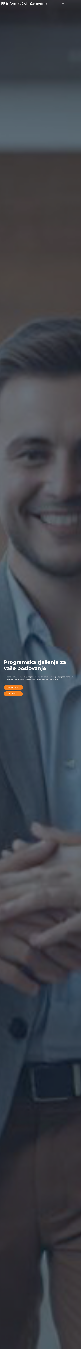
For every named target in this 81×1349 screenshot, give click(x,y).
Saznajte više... (13, 687)
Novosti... (13, 694)
